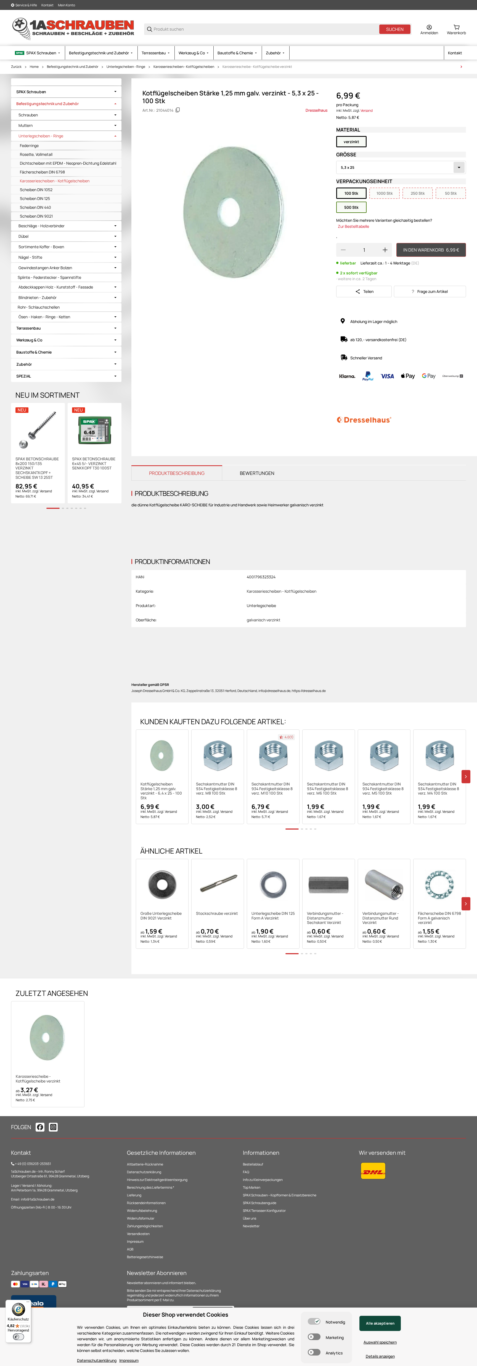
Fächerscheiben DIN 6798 (42, 172)
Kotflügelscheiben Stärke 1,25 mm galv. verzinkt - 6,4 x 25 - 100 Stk (161, 791)
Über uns (249, 1218)
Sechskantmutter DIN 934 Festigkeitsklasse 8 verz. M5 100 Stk (383, 789)
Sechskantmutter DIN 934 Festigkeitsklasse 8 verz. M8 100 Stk (216, 789)
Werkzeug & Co (29, 340)
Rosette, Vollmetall (36, 154)
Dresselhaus (316, 110)
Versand (367, 110)
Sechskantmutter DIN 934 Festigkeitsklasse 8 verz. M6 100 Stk (327, 789)
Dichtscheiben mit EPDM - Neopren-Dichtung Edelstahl (68, 163)
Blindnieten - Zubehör (37, 298)
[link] (66, 92)
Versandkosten (138, 1233)
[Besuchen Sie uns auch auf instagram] (53, 1127)
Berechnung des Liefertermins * (150, 1187)
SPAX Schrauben (31, 91)
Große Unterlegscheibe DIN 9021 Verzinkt (161, 916)
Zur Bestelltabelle (353, 226)
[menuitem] (38, 53)
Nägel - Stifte (30, 257)
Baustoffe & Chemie (34, 352)
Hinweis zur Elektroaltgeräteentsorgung (157, 1179)
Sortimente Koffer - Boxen (41, 247)
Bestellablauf (253, 1164)
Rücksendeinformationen (146, 1203)
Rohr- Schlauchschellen (39, 307)
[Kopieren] (177, 110)
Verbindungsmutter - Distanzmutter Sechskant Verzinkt (325, 918)
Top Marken (251, 1187)
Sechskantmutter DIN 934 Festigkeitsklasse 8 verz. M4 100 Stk (438, 789)
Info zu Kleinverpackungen (263, 1179)
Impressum (135, 1241)
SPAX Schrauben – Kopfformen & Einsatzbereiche (279, 1195)
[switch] (314, 1321)
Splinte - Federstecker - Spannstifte (49, 277)
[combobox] (401, 167)
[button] (162, 755)
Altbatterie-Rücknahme (145, 1164)
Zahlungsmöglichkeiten (145, 1226)
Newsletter (251, 1226)
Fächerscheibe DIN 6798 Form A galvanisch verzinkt (439, 918)
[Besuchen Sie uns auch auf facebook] (40, 1127)
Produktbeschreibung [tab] (177, 473)
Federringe (29, 145)
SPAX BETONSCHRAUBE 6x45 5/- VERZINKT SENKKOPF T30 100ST (93, 464)
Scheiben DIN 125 (35, 198)
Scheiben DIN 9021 (36, 216)
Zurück (16, 66)
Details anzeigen (380, 1356)
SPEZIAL (23, 376)
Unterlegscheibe (261, 605)
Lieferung (134, 1195)
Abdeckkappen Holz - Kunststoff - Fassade (55, 287)
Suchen (395, 29)
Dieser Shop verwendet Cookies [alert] (185, 1314)
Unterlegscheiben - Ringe (126, 66)
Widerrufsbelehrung (142, 1210)
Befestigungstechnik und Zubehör (72, 66)
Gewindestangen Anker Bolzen (45, 268)
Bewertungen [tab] (257, 473)
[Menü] (28, 1303)
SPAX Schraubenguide (259, 1203)
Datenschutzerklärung (144, 1172)
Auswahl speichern (380, 1342)
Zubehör (24, 364)
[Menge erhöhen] (385, 250)
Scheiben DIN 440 (35, 207)
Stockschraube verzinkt (217, 913)
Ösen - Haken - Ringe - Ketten (44, 317)
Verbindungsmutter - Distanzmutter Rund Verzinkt (380, 918)
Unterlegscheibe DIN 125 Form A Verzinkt (273, 916)
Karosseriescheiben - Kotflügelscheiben (183, 66)
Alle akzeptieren (380, 1323)
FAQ (246, 1172)
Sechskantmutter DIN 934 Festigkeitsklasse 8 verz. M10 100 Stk (272, 789)
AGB (130, 1249)
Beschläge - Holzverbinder (41, 226)
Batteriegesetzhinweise (145, 1257)
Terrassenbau (28, 328)
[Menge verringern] (343, 250)
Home (34, 66)
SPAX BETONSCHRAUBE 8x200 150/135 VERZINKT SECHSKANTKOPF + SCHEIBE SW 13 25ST (37, 468)
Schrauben (28, 115)
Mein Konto (66, 5)
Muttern (25, 125)
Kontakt (47, 5)
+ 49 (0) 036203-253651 (33, 1163)
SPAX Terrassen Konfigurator (264, 1210)
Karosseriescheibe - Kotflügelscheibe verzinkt (257, 66)
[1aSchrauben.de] (73, 28)
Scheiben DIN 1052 (36, 189)
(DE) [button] (415, 263)
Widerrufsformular (140, 1218)
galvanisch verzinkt (263, 619)
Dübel (23, 236)
